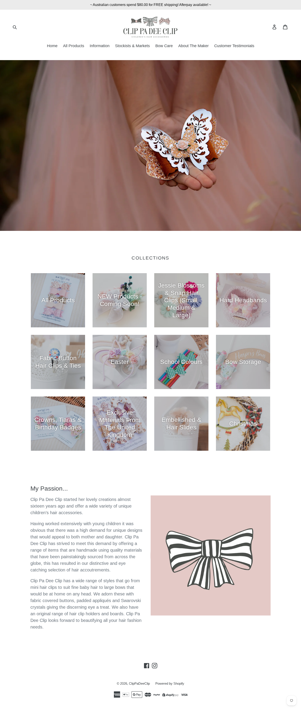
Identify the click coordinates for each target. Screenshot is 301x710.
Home (52, 46)
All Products (73, 46)
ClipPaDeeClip (139, 683)
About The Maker (193, 46)
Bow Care (164, 46)
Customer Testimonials (234, 46)
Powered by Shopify (169, 683)
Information (100, 46)
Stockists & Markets (132, 46)
